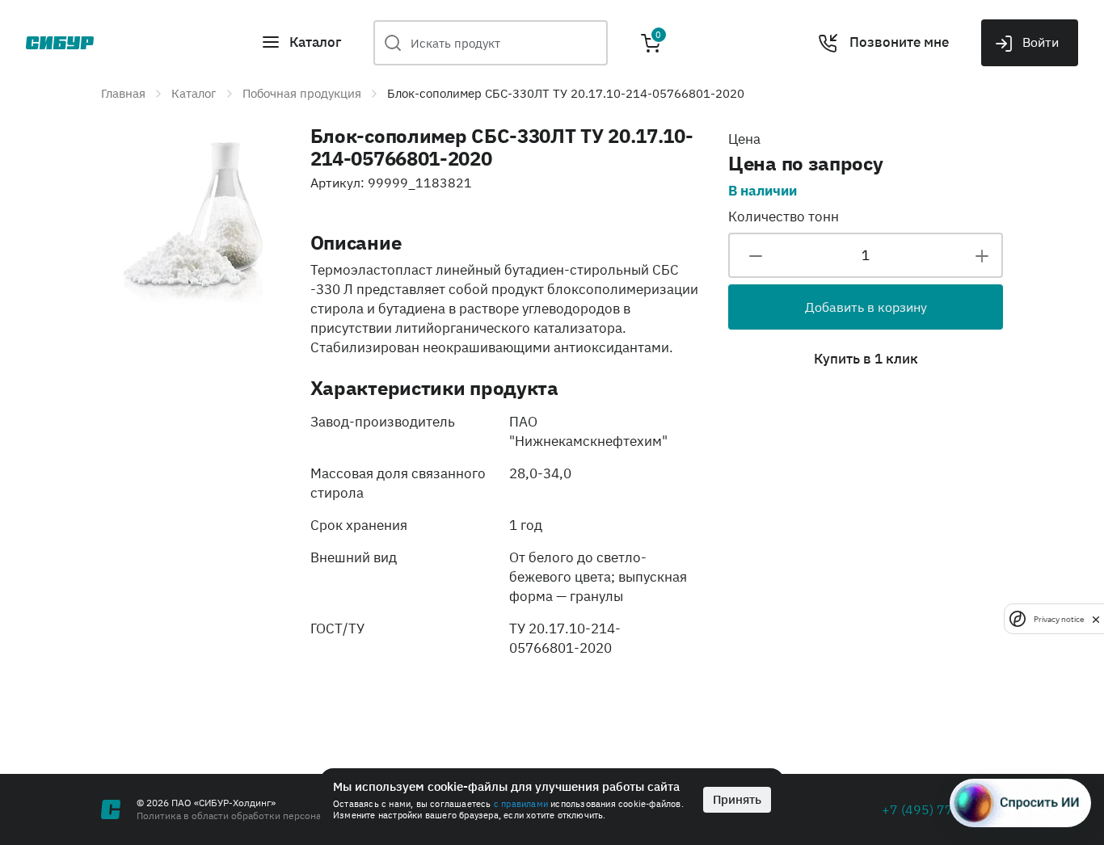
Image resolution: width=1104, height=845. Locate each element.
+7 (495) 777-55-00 (942, 809)
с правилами (521, 803)
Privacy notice (1059, 618)
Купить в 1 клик (866, 359)
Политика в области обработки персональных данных (261, 815)
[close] (1096, 618)
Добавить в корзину (866, 307)
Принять (737, 799)
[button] (301, 42)
